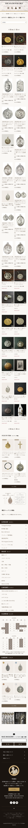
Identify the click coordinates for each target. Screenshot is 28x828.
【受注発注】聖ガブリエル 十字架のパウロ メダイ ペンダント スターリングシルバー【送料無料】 (20, 202)
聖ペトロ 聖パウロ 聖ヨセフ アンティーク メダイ (20, 329)
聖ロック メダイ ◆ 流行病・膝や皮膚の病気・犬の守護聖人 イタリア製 (8, 676)
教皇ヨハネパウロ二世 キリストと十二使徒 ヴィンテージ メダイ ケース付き (7, 374)
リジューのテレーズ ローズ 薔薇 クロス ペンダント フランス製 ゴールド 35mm (20, 453)
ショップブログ (18, 817)
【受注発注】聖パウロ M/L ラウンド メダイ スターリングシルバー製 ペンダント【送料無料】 (7, 123)
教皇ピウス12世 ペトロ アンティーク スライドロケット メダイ (8, 306)
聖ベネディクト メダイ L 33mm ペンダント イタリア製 (20, 696)
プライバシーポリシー (7, 816)
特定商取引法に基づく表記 (17, 814)
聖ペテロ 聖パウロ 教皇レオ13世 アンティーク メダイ (7, 418)
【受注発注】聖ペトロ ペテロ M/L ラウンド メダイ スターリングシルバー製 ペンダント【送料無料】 (20, 123)
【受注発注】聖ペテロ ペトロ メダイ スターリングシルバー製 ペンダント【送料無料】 (7, 96)
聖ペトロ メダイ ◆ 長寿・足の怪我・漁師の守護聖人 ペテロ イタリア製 (8, 397)
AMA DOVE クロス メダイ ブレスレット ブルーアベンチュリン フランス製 (8, 475)
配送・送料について (20, 813)
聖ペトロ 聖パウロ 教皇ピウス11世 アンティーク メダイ (7, 351)
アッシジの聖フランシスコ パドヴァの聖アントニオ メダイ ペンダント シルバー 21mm (20, 475)
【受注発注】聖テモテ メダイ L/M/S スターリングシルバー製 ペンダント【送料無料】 (20, 152)
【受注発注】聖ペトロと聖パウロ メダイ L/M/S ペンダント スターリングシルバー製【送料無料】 (8, 259)
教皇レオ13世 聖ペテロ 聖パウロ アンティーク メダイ (8, 329)
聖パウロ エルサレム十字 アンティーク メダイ (7, 148)
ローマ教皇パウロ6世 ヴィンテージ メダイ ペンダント (20, 351)
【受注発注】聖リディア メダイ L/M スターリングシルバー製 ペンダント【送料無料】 (20, 180)
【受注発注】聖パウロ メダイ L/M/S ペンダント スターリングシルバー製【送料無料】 (20, 259)
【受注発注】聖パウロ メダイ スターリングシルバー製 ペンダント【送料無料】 (20, 95)
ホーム (3, 13)
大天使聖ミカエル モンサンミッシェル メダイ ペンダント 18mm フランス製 (7, 697)
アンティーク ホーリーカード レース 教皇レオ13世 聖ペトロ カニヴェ (20, 374)
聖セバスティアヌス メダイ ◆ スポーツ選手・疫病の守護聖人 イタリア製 (20, 676)
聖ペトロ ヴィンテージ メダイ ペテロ (7, 283)
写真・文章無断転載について (18, 816)
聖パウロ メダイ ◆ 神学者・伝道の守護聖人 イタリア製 (8, 204)
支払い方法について (11, 813)
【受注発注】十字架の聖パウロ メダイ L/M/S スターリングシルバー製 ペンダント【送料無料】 (8, 180)
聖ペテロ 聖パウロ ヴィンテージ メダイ (20, 305)
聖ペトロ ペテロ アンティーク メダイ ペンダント (20, 283)
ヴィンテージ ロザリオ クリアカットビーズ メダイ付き (20, 418)
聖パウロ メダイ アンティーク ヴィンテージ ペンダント (20, 47)
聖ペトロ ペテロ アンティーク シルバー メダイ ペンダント (8, 70)
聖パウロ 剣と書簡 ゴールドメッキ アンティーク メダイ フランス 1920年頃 (20, 70)
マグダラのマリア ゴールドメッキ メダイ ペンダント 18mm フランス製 (7, 453)
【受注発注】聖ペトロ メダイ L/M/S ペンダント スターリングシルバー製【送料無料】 (20, 230)
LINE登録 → (14, 789)
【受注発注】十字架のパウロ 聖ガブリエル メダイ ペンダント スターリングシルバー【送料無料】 (8, 225)
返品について (8, 814)
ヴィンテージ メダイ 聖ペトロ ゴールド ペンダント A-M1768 (20, 397)
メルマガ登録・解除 (10, 817)
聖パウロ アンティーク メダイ (7, 47)
